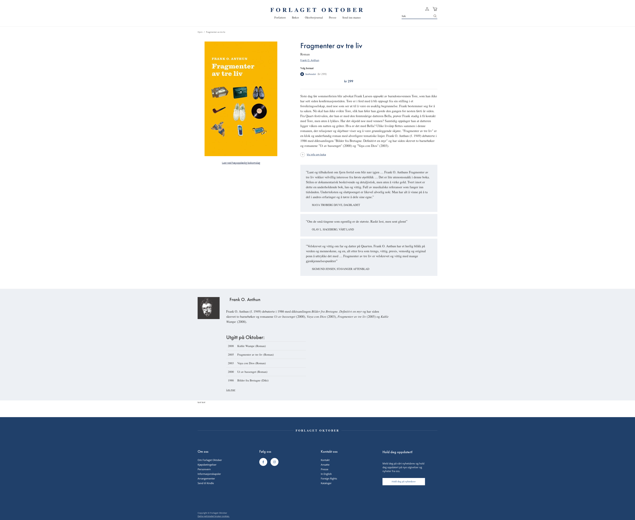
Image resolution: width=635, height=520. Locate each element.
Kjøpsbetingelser (207, 464)
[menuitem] (280, 17)
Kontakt (325, 460)
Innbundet (315, 74)
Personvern (204, 469)
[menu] (317, 17)
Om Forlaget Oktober (210, 460)
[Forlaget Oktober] (263, 462)
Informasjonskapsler (209, 474)
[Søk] (435, 16)
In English (326, 474)
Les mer (230, 389)
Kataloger (326, 483)
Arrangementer (206, 478)
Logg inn (427, 9)
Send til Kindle (206, 483)
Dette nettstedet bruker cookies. (214, 516)
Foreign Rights (329, 478)
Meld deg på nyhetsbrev (404, 481)
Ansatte (325, 464)
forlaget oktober (317, 9)
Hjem (200, 32)
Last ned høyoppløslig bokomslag (241, 162)
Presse (324, 469)
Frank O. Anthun (309, 60)
